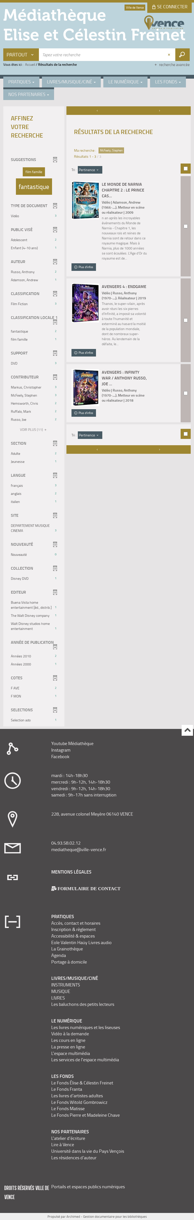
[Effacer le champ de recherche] (169, 54)
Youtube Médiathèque (72, 743)
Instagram (60, 750)
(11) (32, 429)
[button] (34, 171)
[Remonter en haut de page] (187, 730)
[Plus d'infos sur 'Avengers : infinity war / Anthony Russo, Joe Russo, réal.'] (85, 387)
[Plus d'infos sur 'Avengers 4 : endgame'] (85, 302)
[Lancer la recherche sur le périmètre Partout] (182, 54)
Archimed (73, 1216)
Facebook (60, 756)
